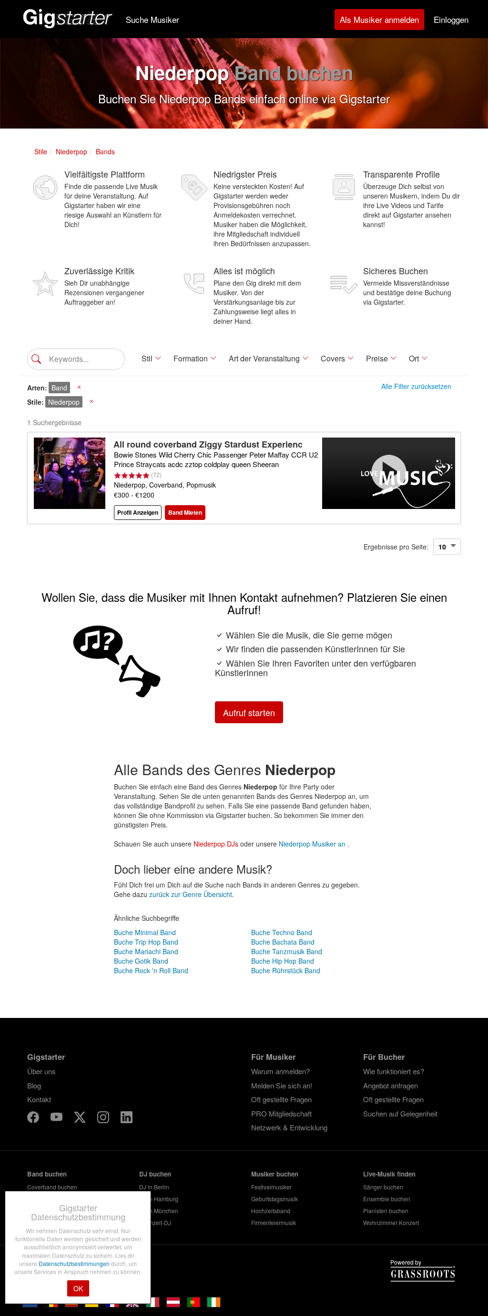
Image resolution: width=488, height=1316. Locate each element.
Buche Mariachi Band (146, 951)
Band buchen (47, 1173)
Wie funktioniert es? (393, 1071)
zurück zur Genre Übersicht (190, 894)
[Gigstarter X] (81, 1119)
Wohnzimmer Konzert (391, 1222)
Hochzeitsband (270, 1210)
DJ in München (158, 1210)
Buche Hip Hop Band (282, 961)
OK (78, 1288)
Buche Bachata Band (283, 942)
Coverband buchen (52, 1187)
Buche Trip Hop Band (146, 942)
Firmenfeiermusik (273, 1222)
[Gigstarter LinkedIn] (126, 1119)
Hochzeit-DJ (155, 1222)
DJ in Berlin (154, 1187)
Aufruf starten (249, 712)
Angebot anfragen (390, 1085)
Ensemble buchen (386, 1199)
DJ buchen (155, 1173)
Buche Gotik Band (141, 961)
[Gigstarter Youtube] (57, 1119)
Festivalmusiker (271, 1187)
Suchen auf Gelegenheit (400, 1113)
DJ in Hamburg (158, 1199)
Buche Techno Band (281, 932)
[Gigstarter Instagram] (104, 1119)
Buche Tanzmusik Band (286, 951)
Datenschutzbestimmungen (75, 1263)
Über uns (41, 1071)
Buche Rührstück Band (285, 970)
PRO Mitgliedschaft (281, 1113)
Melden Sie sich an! (281, 1085)
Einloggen (451, 19)
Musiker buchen (274, 1173)
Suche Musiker (152, 19)
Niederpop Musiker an (313, 843)
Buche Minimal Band (145, 932)
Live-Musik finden (389, 1173)
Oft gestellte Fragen (281, 1099)
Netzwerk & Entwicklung (289, 1127)
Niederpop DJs (215, 843)
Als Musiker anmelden (379, 19)
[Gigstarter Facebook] (34, 1119)
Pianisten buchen (385, 1210)
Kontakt (39, 1099)
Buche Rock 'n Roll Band (151, 970)
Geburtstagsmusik (274, 1199)
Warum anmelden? (280, 1071)
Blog (34, 1085)
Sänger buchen (383, 1187)
